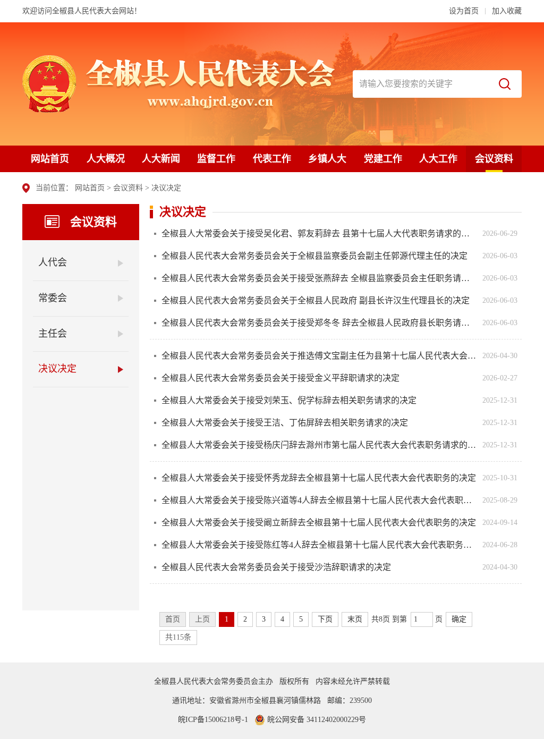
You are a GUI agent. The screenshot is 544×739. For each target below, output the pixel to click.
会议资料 (494, 159)
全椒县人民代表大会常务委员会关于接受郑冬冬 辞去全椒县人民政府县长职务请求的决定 (319, 322)
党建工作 (383, 159)
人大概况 (106, 159)
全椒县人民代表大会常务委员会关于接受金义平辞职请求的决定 (281, 378)
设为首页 (464, 11)
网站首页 (50, 159)
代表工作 (272, 159)
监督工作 (216, 159)
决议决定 (166, 188)
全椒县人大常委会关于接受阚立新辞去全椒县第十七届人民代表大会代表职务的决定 (319, 522)
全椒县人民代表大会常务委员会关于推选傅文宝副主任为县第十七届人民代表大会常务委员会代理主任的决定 (319, 355)
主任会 (52, 333)
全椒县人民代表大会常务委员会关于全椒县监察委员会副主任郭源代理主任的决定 (315, 255)
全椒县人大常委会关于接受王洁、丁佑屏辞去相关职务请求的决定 (285, 422)
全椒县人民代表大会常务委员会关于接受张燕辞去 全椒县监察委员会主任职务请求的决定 (319, 278)
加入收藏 (507, 11)
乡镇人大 (327, 159)
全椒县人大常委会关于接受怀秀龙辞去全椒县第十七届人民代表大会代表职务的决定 (319, 477)
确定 (459, 619)
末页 (354, 619)
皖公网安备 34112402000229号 (315, 720)
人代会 (52, 262)
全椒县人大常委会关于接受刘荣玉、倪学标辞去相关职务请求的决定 (289, 400)
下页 (325, 619)
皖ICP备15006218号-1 (213, 720)
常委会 (52, 298)
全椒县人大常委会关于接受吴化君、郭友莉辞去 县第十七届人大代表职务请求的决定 (319, 233)
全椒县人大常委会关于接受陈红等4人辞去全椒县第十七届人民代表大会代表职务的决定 (319, 544)
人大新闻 (161, 159)
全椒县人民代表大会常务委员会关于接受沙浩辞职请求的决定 (276, 567)
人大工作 (438, 159)
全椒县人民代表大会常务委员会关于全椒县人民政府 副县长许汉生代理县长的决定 (316, 300)
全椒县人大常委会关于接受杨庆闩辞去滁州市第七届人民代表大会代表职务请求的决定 (319, 444)
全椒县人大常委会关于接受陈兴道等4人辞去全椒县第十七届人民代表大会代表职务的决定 (319, 500)
